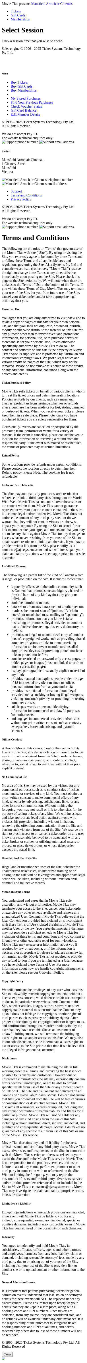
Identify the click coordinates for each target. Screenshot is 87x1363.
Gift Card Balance (23, 110)
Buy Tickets (19, 82)
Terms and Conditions (26, 195)
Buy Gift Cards (21, 86)
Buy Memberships (24, 90)
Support (16, 191)
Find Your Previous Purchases (32, 102)
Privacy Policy (21, 199)
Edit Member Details (25, 114)
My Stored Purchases (26, 98)
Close (7, 1354)
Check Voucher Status (26, 106)
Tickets (16, 11)
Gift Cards (18, 15)
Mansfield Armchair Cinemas (51, 4)
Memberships (20, 19)
